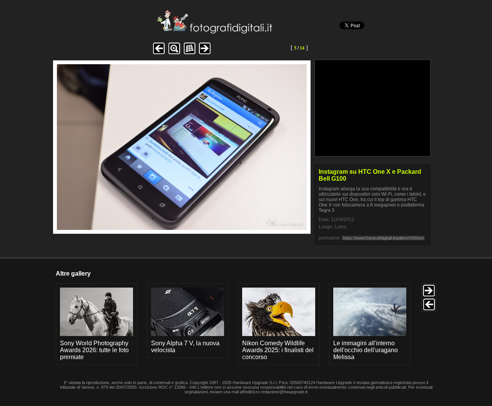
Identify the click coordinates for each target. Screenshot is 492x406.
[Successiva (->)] (205, 53)
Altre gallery (73, 273)
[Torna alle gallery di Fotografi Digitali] (162, 31)
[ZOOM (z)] (174, 53)
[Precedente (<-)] (159, 53)
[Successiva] (182, 228)
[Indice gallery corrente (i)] (189, 53)
